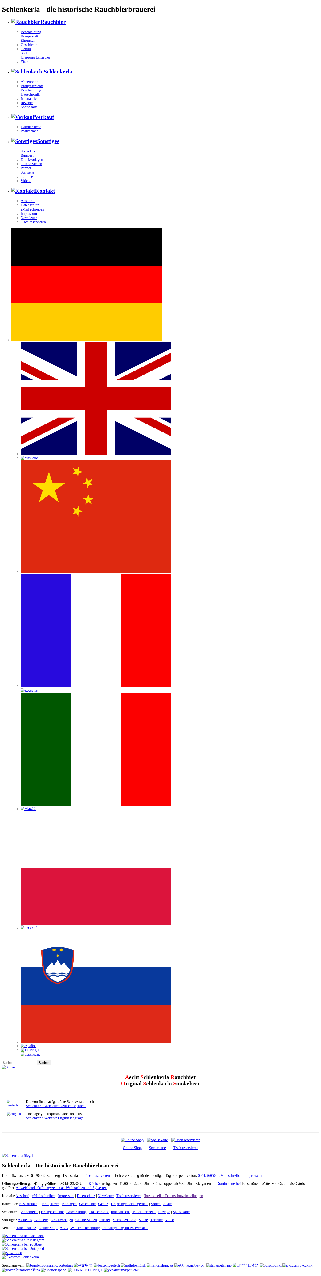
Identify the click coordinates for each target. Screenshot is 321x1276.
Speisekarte (29, 107)
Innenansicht (30, 99)
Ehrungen (28, 40)
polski (277, 1265)
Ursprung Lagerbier (35, 57)
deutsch (114, 1265)
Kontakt (45, 191)
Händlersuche (31, 127)
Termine (27, 177)
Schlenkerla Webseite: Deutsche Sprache (56, 1106)
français (167, 1265)
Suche (143, 1220)
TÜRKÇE (95, 1270)
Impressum (29, 214)
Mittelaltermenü (144, 1212)
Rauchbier (53, 22)
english (140, 1265)
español (61, 1270)
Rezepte (27, 103)
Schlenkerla (58, 72)
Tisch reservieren (33, 222)
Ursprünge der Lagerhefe (129, 1204)
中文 (89, 1265)
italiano (226, 1265)
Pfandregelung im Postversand (125, 1228)
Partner (26, 168)
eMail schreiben (32, 209)
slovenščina (31, 1270)
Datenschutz (30, 205)
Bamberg (27, 155)
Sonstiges (48, 141)
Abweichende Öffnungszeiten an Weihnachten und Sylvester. (61, 1188)
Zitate (25, 62)
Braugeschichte (32, 86)
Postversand (30, 131)
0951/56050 (207, 1176)
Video (169, 1220)
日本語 (253, 1265)
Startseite (27, 172)
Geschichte (29, 45)
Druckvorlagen (32, 160)
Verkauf (44, 117)
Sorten (25, 53)
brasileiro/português (58, 1265)
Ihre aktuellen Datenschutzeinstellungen (173, 1196)
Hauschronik (30, 94)
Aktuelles (28, 151)
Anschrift (28, 201)
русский (306, 1265)
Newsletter (29, 218)
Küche (93, 1184)
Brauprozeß (29, 36)
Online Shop (132, 1148)
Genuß (26, 49)
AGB (64, 1228)
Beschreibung (31, 32)
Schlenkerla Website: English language (54, 1118)
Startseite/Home (124, 1220)
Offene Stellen (31, 164)
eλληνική (198, 1265)
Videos (26, 181)
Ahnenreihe (29, 82)
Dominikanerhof (228, 1184)
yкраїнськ (131, 1270)
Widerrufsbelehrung (85, 1228)
